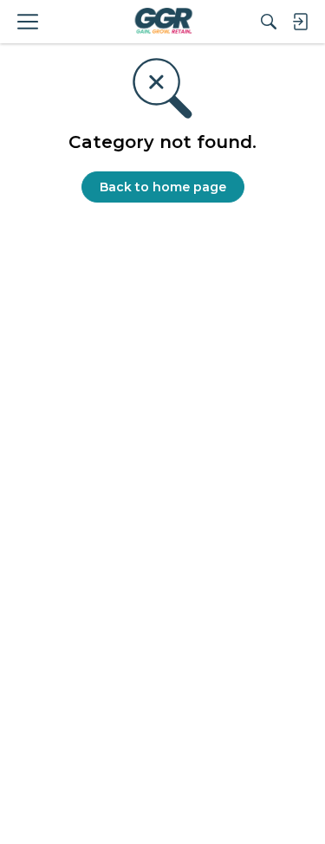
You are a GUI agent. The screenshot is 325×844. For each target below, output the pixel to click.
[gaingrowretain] (162, 21)
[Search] (268, 21)
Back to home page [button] (163, 187)
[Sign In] (299, 21)
